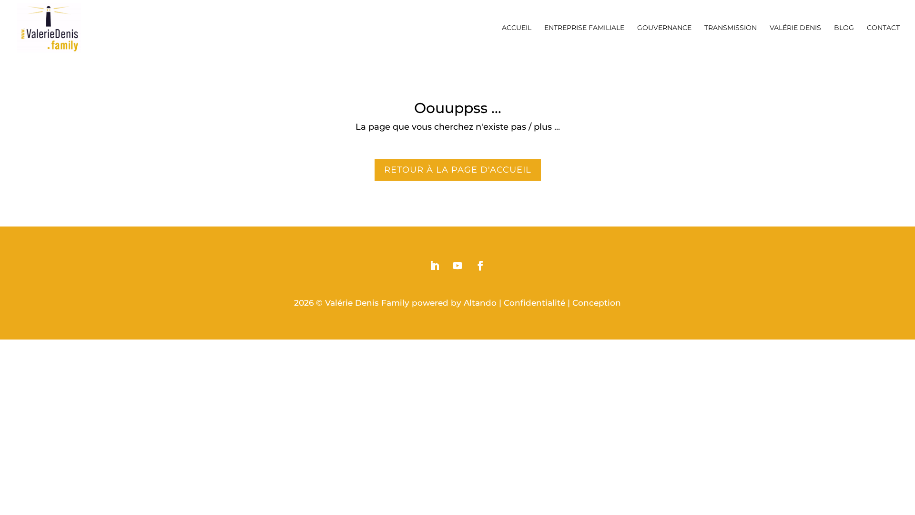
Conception (596, 303)
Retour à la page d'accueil (457, 170)
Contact (883, 28)
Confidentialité (534, 303)
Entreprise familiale (584, 28)
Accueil (516, 28)
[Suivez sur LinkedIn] (434, 265)
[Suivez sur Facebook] (480, 265)
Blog (844, 28)
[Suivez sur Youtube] (457, 265)
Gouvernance (664, 28)
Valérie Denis (795, 28)
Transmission (730, 28)
